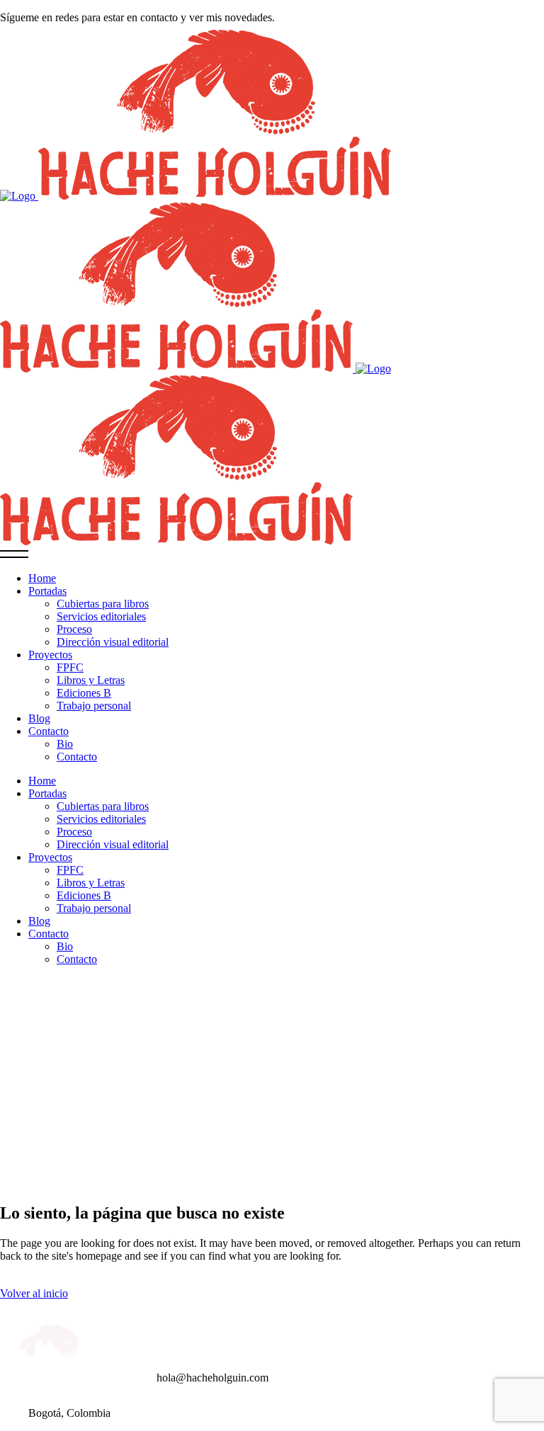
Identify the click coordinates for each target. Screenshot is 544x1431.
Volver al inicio (34, 1293)
